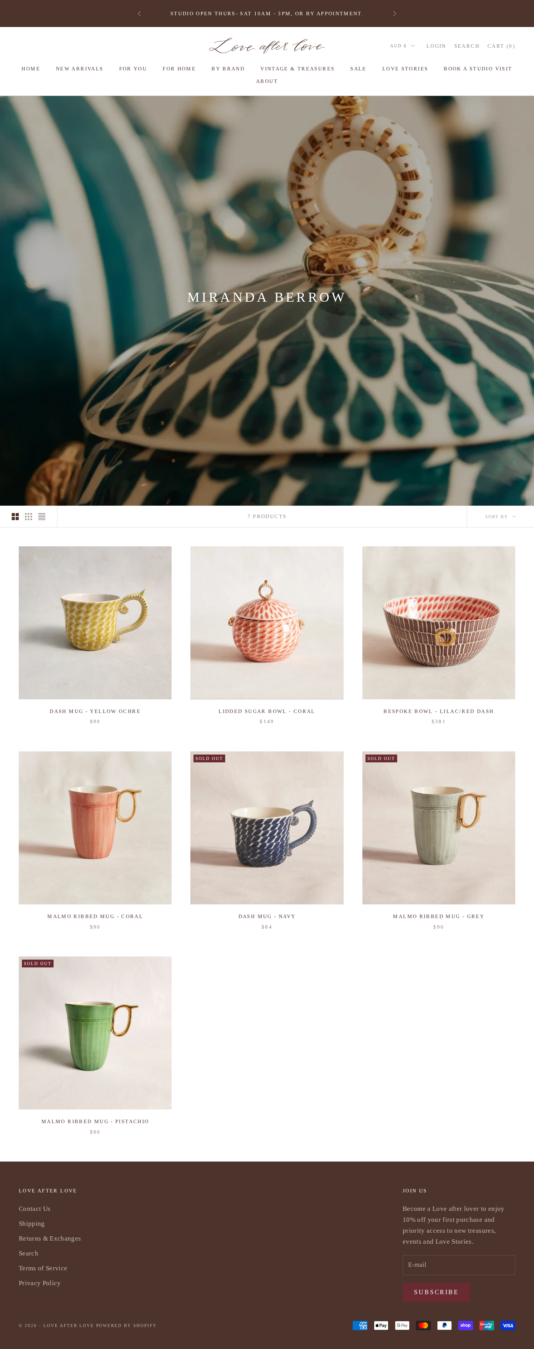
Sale (358, 69)
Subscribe (436, 1292)
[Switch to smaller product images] (28, 516)
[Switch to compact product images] (41, 516)
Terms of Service (43, 1268)
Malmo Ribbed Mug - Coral (95, 916)
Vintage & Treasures (297, 69)
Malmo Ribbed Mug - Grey (438, 916)
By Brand (228, 69)
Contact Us (34, 1208)
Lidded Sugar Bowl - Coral (267, 711)
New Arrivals (80, 69)
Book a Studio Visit (478, 69)
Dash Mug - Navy (267, 916)
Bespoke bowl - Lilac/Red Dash (438, 711)
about (267, 81)
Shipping (32, 1223)
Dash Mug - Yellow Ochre (95, 711)
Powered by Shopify (126, 1325)
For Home (179, 69)
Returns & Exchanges (50, 1238)
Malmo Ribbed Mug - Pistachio (95, 1121)
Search (28, 1253)
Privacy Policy (40, 1283)
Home (31, 69)
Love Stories (405, 69)
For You (133, 69)
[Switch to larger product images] (15, 516)
